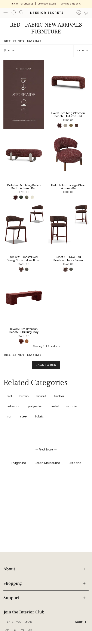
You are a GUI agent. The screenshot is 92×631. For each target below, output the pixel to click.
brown (24, 396)
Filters (11, 50)
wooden (72, 406)
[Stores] (21, 14)
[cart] (86, 13)
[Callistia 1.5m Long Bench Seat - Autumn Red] (23, 152)
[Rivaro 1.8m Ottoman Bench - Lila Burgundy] (23, 296)
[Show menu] (5, 13)
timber (59, 396)
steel (23, 416)
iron (9, 416)
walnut (41, 396)
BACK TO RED (46, 364)
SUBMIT (80, 621)
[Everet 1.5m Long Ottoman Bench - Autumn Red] (68, 80)
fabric (21, 40)
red (9, 396)
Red (14, 40)
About (9, 569)
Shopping (12, 583)
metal (54, 406)
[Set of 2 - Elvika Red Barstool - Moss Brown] (68, 224)
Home (6, 40)
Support (11, 598)
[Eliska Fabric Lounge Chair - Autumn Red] (68, 152)
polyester (35, 406)
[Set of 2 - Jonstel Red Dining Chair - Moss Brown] (23, 224)
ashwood (13, 406)
